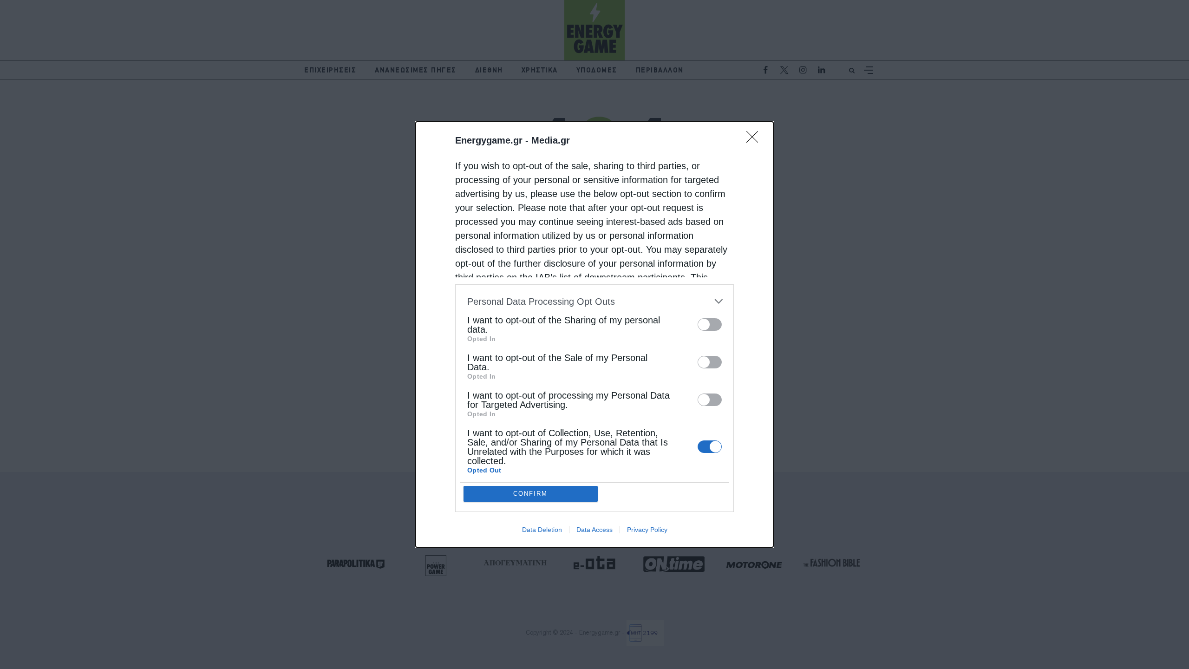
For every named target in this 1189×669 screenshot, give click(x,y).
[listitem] (594, 301)
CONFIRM (530, 493)
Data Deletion (542, 529)
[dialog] (594, 334)
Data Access (594, 529)
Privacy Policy (647, 529)
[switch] (710, 324)
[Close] (755, 140)
